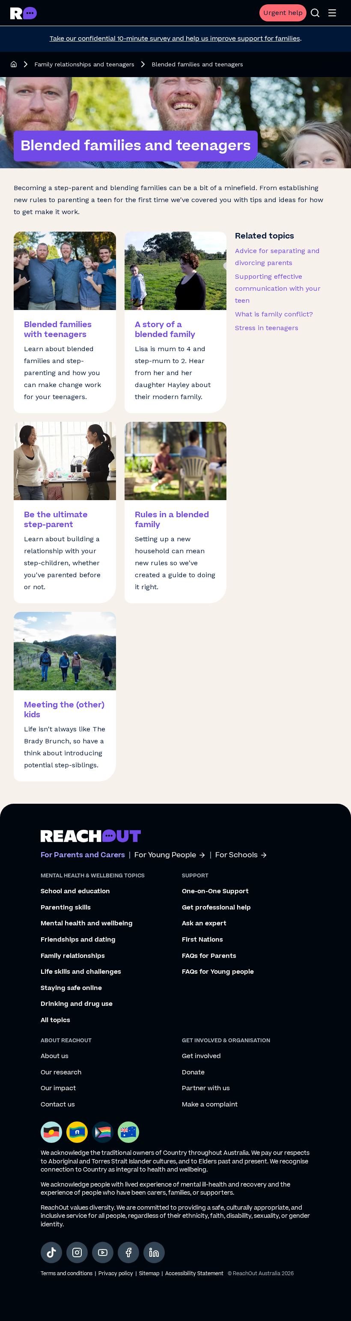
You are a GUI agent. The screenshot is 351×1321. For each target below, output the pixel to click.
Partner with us (206, 1088)
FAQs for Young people (218, 972)
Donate (193, 1072)
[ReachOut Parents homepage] (13, 64)
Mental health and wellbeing (87, 923)
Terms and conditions (66, 1273)
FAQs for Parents (209, 956)
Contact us (58, 1104)
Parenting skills (66, 908)
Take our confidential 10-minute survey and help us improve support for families (175, 38)
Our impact (58, 1088)
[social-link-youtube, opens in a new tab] (102, 1252)
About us (54, 1056)
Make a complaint (210, 1104)
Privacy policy (115, 1273)
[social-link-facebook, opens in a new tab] (128, 1252)
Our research (61, 1072)
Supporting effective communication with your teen (278, 288)
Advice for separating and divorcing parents (277, 257)
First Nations (202, 940)
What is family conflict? (274, 314)
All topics (55, 1020)
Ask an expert (204, 923)
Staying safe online (71, 988)
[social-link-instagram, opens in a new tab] (77, 1252)
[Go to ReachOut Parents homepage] (23, 13)
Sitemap (149, 1273)
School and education (75, 891)
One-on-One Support (215, 891)
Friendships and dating (78, 940)
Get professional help (216, 908)
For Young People (165, 855)
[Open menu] (332, 12)
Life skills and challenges (81, 972)
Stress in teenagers (266, 328)
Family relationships (73, 956)
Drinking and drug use (77, 1004)
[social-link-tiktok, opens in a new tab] (51, 1252)
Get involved (201, 1056)
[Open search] (315, 12)
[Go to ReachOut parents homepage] (91, 835)
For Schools (236, 855)
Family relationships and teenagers (84, 64)
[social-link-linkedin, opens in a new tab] (154, 1252)
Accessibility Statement (194, 1273)
